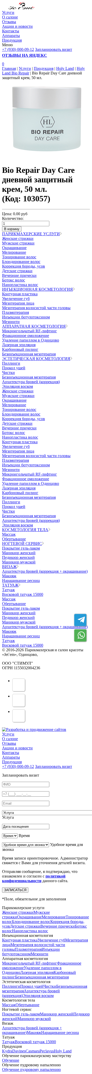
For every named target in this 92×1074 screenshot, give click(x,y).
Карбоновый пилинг (20, 349)
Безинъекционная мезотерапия (29, 354)
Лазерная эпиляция (19, 345)
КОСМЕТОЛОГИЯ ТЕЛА (25, 529)
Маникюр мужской (19, 562)
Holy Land (65, 68)
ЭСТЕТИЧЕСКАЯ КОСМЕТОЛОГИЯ (36, 358)
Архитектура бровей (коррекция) (31, 382)
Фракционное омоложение (25, 335)
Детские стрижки (17, 271)
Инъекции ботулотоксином (26, 317)
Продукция (12, 40)
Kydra (7, 1051)
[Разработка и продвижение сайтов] (34, 729)
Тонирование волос (19, 257)
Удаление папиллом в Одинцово (30, 340)
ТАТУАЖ (10, 585)
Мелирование (14, 252)
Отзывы (9, 22)
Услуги (8, 12)
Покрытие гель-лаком (21, 548)
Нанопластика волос (20, 284)
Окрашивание (14, 248)
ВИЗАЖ (9, 566)
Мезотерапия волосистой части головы (36, 308)
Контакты (10, 31)
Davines (19, 1051)
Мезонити (11, 321)
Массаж (9, 534)
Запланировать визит (53, 49)
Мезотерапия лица (18, 303)
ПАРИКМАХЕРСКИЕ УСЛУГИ (31, 234)
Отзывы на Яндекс (24, 55)
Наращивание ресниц (21, 580)
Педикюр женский (18, 557)
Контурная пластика (20, 294)
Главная (9, 68)
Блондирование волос (21, 261)
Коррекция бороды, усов (23, 266)
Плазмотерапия (15, 312)
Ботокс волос (13, 280)
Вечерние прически (19, 275)
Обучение (10, 1060)
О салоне (10, 17)
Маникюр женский (19, 553)
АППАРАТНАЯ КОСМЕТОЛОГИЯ (34, 326)
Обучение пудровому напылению (31, 1069)
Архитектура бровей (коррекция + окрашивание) (45, 571)
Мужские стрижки (18, 243)
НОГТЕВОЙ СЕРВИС (22, 543)
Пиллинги (11, 363)
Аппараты (11, 35)
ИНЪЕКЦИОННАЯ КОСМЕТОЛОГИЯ (37, 289)
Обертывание (14, 539)
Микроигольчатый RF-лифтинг (29, 331)
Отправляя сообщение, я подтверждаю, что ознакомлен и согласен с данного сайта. (39, 876)
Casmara (33, 1051)
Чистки (8, 372)
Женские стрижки (17, 238)
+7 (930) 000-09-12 (18, 49)
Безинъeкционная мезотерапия (29, 377)
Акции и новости (17, 26)
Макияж (9, 576)
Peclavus (47, 1051)
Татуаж (8, 590)
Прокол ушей (13, 368)
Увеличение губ (16, 298)
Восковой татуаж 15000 (22, 594)
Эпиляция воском (17, 386)
